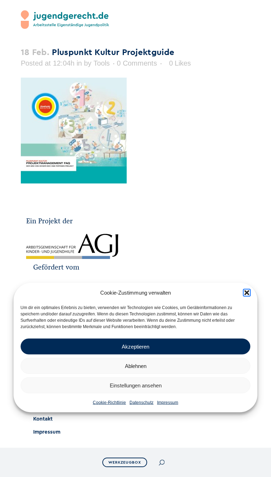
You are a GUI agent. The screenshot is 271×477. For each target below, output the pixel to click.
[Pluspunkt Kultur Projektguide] (74, 181)
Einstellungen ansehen (136, 385)
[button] (247, 292)
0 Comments (137, 63)
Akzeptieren (135, 346)
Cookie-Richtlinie (109, 402)
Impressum (167, 402)
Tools (102, 63)
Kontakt (43, 419)
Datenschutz (141, 402)
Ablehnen (135, 366)
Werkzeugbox (124, 462)
